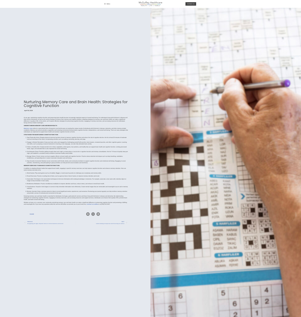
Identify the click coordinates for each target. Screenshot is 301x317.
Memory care (28, 128)
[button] (88, 214)
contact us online (92, 204)
